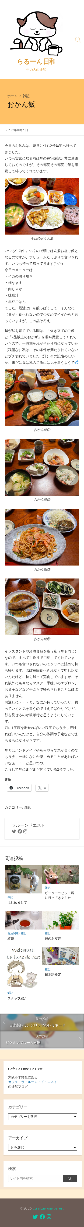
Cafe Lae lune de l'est (48, 1208)
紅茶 (10, 938)
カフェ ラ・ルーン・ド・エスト (32, 1082)
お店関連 (13, 933)
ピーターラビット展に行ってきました (59, 895)
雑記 (26, 96)
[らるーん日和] (36, 32)
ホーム (12, 96)
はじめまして (17, 902)
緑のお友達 (53, 938)
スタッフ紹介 (17, 998)
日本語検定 (53, 974)
